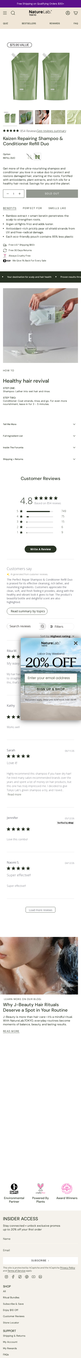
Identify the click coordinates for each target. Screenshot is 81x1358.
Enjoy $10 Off (10, 1310)
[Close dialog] (75, 643)
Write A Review (40, 549)
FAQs (6, 1354)
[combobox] (57, 636)
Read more (14, 794)
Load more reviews (40, 910)
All (4, 1291)
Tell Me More (9, 424)
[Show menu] (5, 13)
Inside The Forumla (13, 447)
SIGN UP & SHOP (51, 689)
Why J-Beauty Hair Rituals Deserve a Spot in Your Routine (35, 1007)
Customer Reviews (13, 1316)
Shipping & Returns (14, 1335)
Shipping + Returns (13, 459)
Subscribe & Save (13, 1303)
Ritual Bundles (11, 1297)
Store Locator (11, 1322)
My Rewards (10, 1348)
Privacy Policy (67, 1267)
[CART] (76, 13)
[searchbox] (23, 626)
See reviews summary (51, 131)
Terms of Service (16, 1270)
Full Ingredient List (13, 435)
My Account (10, 1342)
